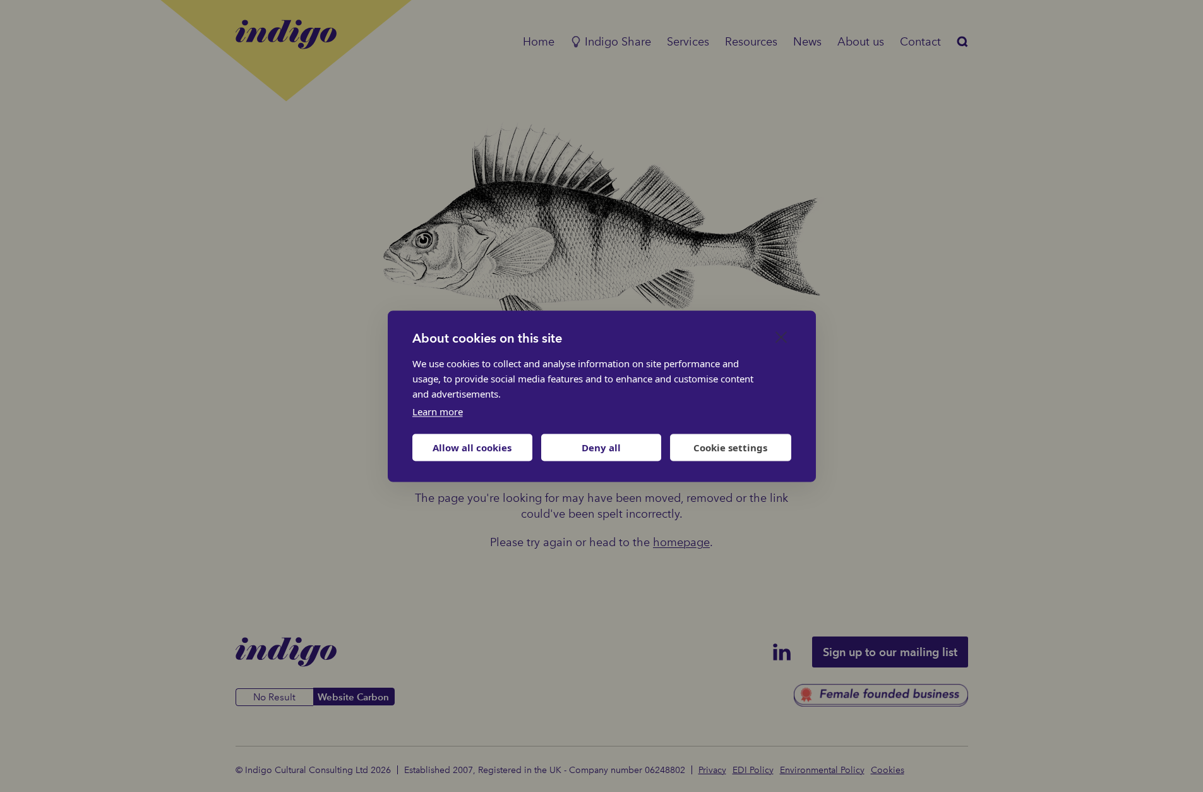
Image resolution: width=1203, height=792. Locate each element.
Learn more (437, 411)
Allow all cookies (472, 447)
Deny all (601, 447)
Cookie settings (730, 447)
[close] (781, 336)
